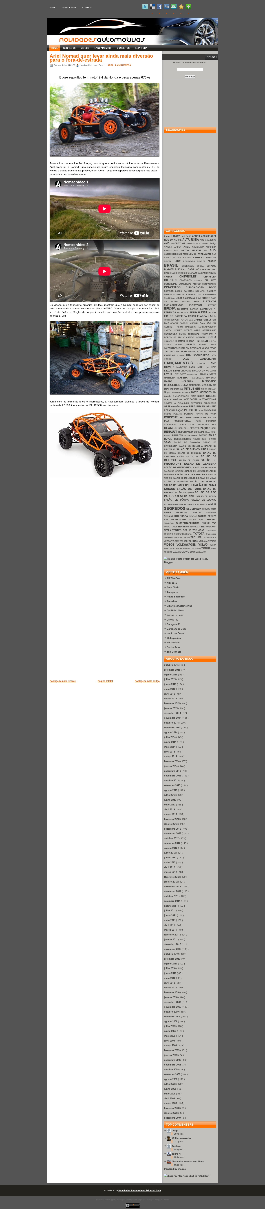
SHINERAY (211, 512)
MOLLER (212, 389)
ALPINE (178, 239)
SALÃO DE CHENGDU (190, 453)
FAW (186, 312)
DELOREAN (203, 294)
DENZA (212, 294)
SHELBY (199, 512)
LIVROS (206, 370)
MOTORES (206, 392)
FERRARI (195, 312)
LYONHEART (193, 374)
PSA (169, 420)
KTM (214, 355)
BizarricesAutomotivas (179, 605)
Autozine (172, 601)
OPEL (167, 406)
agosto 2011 (171, 905)
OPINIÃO (175, 406)
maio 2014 (170, 746)
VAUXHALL (210, 537)
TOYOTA (199, 533)
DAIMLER (211, 291)
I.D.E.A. (212, 341)
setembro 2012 (172, 843)
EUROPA (170, 308)
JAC (167, 351)
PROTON (212, 417)
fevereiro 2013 (172, 819)
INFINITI (192, 344)
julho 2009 (170, 1026)
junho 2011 (170, 915)
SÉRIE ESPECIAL (178, 512)
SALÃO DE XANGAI (203, 499)
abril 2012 (170, 867)
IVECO (213, 348)
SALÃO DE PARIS (190, 489)
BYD (185, 269)
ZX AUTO (201, 551)
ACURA (196, 236)
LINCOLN (197, 370)
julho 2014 (170, 737)
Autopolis (172, 592)
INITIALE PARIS (207, 344)
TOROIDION (211, 530)
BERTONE (211, 257)
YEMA (213, 548)
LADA (191, 358)
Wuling (198, 548)
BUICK (179, 269)
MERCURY (207, 385)
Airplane (176, 1146)
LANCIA (203, 363)
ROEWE (203, 435)
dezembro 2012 (173, 828)
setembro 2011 (172, 901)
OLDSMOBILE (210, 403)
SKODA (184, 516)
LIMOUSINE (186, 370)
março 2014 (171, 756)
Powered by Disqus (175, 1168)
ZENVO (186, 551)
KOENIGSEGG (202, 355)
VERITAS (212, 541)
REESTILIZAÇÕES (200, 428)
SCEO (200, 504)
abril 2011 (170, 925)
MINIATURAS (177, 388)
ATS (207, 250)
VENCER (184, 541)
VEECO (167, 541)
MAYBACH (211, 377)
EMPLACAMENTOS (176, 305)
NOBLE (168, 399)
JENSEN (192, 351)
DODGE (206, 298)
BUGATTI (169, 269)
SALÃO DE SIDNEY (206, 496)
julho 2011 (170, 910)
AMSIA (206, 243)
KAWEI (181, 355)
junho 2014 (170, 742)
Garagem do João (177, 628)
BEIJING (188, 257)
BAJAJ (168, 257)
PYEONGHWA (171, 424)
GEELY (208, 319)
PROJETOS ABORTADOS (194, 417)
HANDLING (191, 326)
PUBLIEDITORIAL (185, 420)
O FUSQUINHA (182, 403)
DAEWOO (169, 291)
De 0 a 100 (172, 619)
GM (214, 319)
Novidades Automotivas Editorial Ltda (139, 1190)
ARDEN (179, 246)
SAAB (169, 442)
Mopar (168, 392)
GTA (214, 323)
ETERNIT (212, 305)
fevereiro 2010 (172, 992)
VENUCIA (203, 541)
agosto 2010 (171, 963)
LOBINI (213, 370)
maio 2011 (170, 920)
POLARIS (178, 413)
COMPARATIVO (209, 284)
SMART (203, 516)
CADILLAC (194, 269)
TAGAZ (167, 526)
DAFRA (179, 291)
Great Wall (206, 323)
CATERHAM (170, 272)
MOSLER (186, 392)
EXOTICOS (207, 308)
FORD (212, 316)
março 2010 (171, 987)
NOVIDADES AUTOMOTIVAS (200, 399)
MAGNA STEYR (208, 374)
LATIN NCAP (197, 367)
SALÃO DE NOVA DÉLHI (178, 485)
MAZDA (173, 381)
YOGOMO (168, 551)
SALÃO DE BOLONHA (191, 445)
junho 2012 (170, 857)
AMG (167, 243)
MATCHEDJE (199, 377)
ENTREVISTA (198, 305)
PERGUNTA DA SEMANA (202, 406)
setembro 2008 (172, 1074)
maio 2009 (170, 1035)
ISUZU (182, 348)
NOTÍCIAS (178, 399)
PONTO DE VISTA (206, 413)
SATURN (188, 504)
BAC (214, 254)
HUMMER (180, 341)
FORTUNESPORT (172, 319)
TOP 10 (188, 530)
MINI (167, 388)
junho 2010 (170, 973)
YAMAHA (206, 548)
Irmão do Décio (175, 633)
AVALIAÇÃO (205, 254)
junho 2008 (170, 1088)
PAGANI (184, 406)
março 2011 (171, 929)
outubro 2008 (171, 1069)
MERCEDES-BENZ (176, 385)
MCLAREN (192, 381)
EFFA (198, 301)
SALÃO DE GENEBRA (200, 464)
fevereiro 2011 (172, 934)
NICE (194, 396)
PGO (201, 410)
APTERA (169, 246)
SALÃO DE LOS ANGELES (190, 474)
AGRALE (205, 236)
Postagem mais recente (63, 681)
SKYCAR (193, 516)
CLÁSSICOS (187, 280)
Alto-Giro (172, 583)
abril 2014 (170, 751)
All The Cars (173, 578)
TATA (174, 526)
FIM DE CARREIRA (176, 316)
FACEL (180, 312)
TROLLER (196, 537)
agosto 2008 (171, 1079)
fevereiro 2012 (172, 876)
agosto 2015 (171, 674)
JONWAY (212, 351)
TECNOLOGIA (208, 526)
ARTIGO (169, 250)
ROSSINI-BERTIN (183, 438)
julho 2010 (170, 968)
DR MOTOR (173, 301)
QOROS (184, 424)
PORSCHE (172, 417)
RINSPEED (178, 435)
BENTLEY (199, 257)
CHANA (191, 272)
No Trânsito (173, 642)
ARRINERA (211, 246)
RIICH (213, 431)
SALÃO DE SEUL (185, 496)
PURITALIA (211, 421)
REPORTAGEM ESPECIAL (191, 431)
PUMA (201, 421)
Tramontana (211, 533)
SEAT (213, 504)
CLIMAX (200, 280)
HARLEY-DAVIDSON (207, 326)
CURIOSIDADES (197, 287)
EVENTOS (183, 308)
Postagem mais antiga (147, 681)
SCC (195, 504)
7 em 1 (168, 236)
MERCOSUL (195, 385)
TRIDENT (179, 537)
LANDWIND (182, 367)
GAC (191, 319)
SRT (167, 519)
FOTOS (185, 319)
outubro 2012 (171, 838)
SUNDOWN (170, 523)
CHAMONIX (181, 273)
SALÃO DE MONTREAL (177, 481)
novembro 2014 (173, 717)
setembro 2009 (172, 1016)
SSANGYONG (180, 519)
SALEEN (168, 504)
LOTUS (169, 374)
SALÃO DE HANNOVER (204, 467)
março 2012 (171, 872)
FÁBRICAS (170, 312)
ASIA (177, 250)
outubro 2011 (171, 896)
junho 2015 (170, 684)
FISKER (192, 316)
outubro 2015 (171, 664)
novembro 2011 (173, 891)
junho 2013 (170, 799)
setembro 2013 (172, 785)
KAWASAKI (170, 355)
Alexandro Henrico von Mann (188, 1161)
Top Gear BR (174, 651)
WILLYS (191, 548)
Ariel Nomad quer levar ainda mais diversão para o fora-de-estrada (101, 58)
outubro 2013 (171, 780)
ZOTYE (193, 551)
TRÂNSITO (169, 537)
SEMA (213, 509)
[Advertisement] (115, 701)
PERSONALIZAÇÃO (174, 410)
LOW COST (180, 374)
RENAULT (171, 431)
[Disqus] (105, 536)
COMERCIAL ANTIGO (190, 283)
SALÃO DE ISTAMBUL (174, 471)
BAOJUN (178, 257)
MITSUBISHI (192, 388)
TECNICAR (195, 526)
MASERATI (184, 377)
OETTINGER (197, 403)
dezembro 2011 (173, 886)
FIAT (205, 312)
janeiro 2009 (171, 1055)
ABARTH (177, 236)
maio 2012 (170, 862)
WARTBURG (170, 548)
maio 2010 (170, 978)
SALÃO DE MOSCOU (203, 481)
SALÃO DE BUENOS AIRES (192, 449)
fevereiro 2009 (172, 1050)
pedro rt (176, 1153)
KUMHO (173, 358)
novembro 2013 (173, 775)
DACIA (212, 287)
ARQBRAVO (199, 246)
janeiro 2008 (171, 1112)
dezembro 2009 (173, 1002)
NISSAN (211, 396)
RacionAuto (173, 647)
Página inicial (105, 681)
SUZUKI (207, 523)
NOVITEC (169, 403)
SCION (206, 504)
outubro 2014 (171, 722)
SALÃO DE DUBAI (189, 460)
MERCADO (209, 381)
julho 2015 (170, 679)
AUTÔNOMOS (190, 254)
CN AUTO (210, 280)
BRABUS (212, 261)
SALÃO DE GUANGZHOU (178, 467)
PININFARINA (210, 410)
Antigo (213, 243)
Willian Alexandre (181, 1138)
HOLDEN (201, 337)
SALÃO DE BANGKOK (188, 442)
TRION (187, 537)
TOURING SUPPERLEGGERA (178, 533)
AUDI (213, 250)
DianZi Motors (170, 298)
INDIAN (180, 344)
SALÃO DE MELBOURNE (185, 478)
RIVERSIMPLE (191, 435)
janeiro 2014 (171, 766)
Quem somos (69, 7)
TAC (214, 523)
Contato (87, 7)
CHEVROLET (191, 276)
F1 (215, 308)
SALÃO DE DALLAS (189, 456)
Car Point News (175, 610)
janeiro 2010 (171, 997)
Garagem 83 (173, 624)
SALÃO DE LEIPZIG (195, 471)
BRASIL (173, 265)
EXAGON (195, 308)
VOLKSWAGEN (187, 544)
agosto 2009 (171, 1021)
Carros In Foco (175, 615)
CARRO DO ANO (208, 269)
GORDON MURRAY (190, 323)
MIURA (205, 389)
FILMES (212, 312)
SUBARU (211, 519)
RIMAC (168, 435)
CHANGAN (200, 272)
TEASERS (184, 526)
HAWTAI (169, 330)
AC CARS (187, 236)
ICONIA (169, 344)
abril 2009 (170, 1040)
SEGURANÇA (194, 509)
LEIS (213, 367)
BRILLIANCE (189, 265)
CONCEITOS (123, 48)
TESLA (168, 530)
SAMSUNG (178, 504)
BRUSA (202, 266)
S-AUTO (212, 439)
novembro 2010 (173, 949)
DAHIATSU (190, 291)
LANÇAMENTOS (102, 48)
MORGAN (177, 392)
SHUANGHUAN (172, 516)
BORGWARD (190, 261)
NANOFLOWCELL (182, 396)
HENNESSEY (171, 333)
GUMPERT (170, 326)
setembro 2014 (172, 727)
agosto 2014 (171, 732)
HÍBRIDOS (195, 333)
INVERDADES (171, 348)
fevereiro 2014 (172, 761)
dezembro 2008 (173, 1060)
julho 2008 (170, 1083)
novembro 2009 (173, 1006)
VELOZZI (175, 541)
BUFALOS (211, 265)
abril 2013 (170, 809)
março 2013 (171, 814)
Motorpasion (174, 638)
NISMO (201, 396)
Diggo (175, 1130)
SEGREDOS (69, 48)
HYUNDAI (202, 341)
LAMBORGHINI (208, 358)
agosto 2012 (171, 848)
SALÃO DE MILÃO (207, 478)
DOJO (213, 298)
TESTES (177, 530)
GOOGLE (175, 323)
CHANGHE (211, 272)
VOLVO (204, 544)
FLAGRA (202, 316)
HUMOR (191, 341)
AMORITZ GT (179, 243)
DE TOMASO (191, 294)
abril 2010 (170, 982)
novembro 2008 (173, 1064)
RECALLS (171, 428)
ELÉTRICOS (209, 301)
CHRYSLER (210, 276)
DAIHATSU (201, 291)
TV (203, 537)
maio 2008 (170, 1093)
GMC (167, 323)
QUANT (193, 424)
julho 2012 (170, 852)
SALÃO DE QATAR (185, 492)
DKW (199, 298)
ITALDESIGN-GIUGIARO (198, 348)
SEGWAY (206, 509)
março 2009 (171, 1045)
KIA (189, 355)
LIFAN (177, 370)
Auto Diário (173, 587)
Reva (208, 432)
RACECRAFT (205, 424)
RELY (213, 428)
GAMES (199, 319)
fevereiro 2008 (172, 1108)
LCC (208, 367)
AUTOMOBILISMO (173, 254)
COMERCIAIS (171, 283)
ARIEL (111, 65)
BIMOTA (169, 261)
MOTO (195, 392)
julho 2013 (170, 794)
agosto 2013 (171, 790)
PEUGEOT (191, 410)
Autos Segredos (176, 596)
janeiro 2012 (171, 881)
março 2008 (171, 1103)
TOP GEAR (199, 530)
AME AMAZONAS (208, 239)
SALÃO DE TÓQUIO (177, 499)
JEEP (184, 351)
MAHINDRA (170, 377)
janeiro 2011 (171, 939)
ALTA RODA (141, 48)
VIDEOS (85, 48)
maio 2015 (170, 689)
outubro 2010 (171, 953)
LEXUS (168, 370)
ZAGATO (177, 551)
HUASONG (169, 341)
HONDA (211, 337)
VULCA (213, 544)
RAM (214, 424)
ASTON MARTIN (192, 250)
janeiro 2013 (171, 823)
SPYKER (212, 516)
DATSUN (168, 294)
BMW (178, 261)
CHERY (171, 276)
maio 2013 (170, 804)
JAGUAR (175, 351)
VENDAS (193, 541)
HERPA (183, 333)
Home (53, 7)
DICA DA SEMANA (186, 298)
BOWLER (202, 261)
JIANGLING (202, 351)
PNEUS (168, 413)
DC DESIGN (179, 294)
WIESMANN (181, 548)
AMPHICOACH (194, 243)
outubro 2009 (171, 1011)
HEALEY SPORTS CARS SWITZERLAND (195, 330)
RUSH (205, 439)
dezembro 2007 (173, 1117)
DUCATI (188, 301)
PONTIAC (190, 413)
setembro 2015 (172, 669)
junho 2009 (170, 1031)
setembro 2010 (172, 958)
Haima (181, 326)
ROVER (197, 439)
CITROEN (172, 280)
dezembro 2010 (173, 944)
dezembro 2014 (173, 713)
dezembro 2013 (173, 771)
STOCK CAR (198, 519)
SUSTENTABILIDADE (189, 523)
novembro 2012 (173, 833)
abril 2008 (170, 1098)
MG (214, 385)
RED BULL (184, 428)
